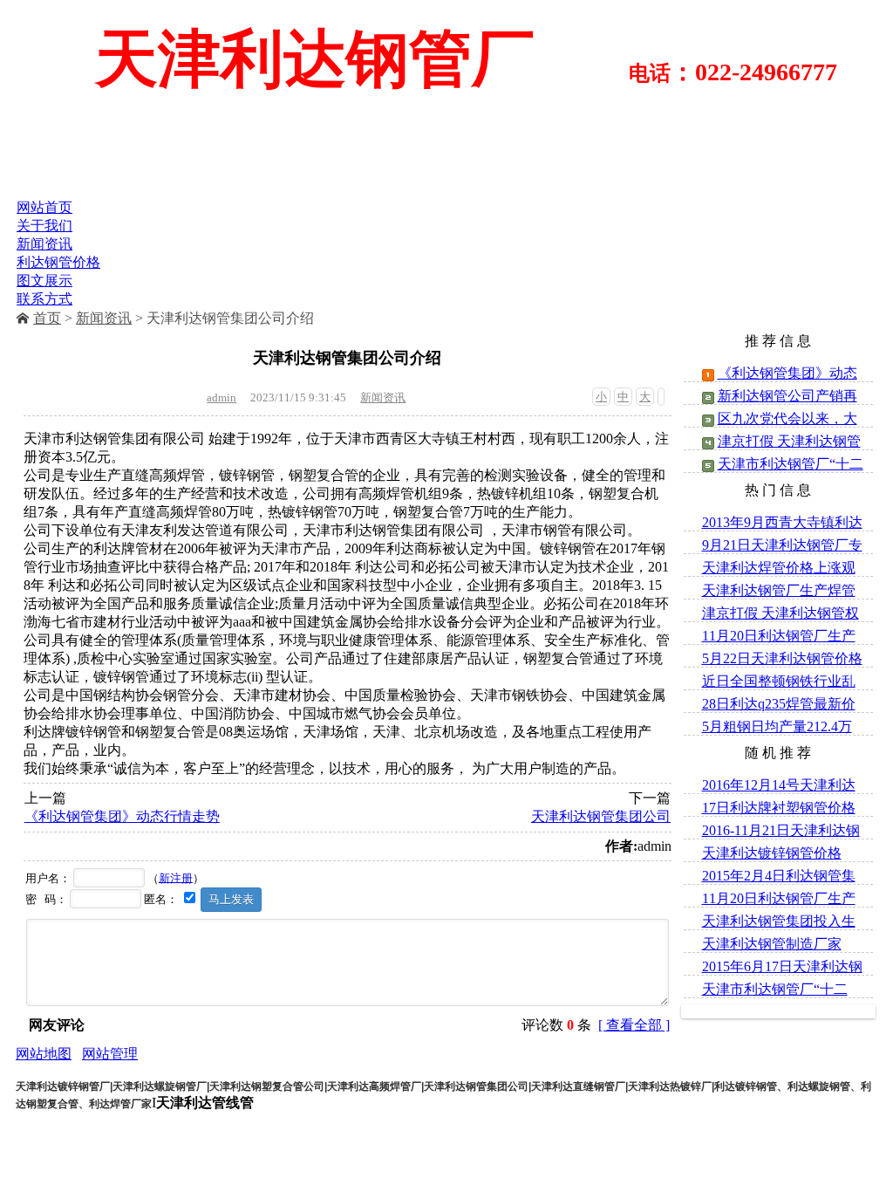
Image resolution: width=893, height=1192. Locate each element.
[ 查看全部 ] (634, 1024)
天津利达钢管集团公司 (601, 816)
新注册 (176, 877)
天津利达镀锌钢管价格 (772, 853)
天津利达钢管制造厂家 (772, 943)
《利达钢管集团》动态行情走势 (122, 816)
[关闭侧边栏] (661, 396)
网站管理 (110, 1053)
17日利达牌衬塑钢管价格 (779, 807)
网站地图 (44, 1053)
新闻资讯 (104, 318)
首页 (47, 318)
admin (221, 397)
